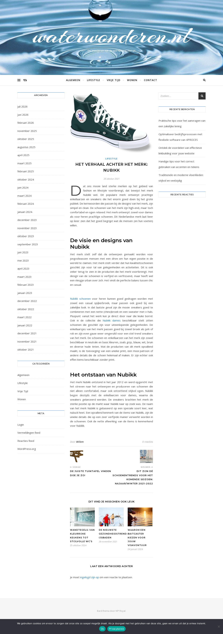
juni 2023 (22, 252)
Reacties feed (25, 441)
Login (20, 424)
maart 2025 (24, 163)
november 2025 (27, 131)
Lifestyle (93, 80)
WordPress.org (26, 449)
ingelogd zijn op (89, 577)
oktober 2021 (25, 349)
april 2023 (23, 268)
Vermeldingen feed (28, 432)
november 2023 (27, 228)
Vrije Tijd (113, 80)
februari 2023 (25, 284)
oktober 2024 (25, 179)
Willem (80, 441)
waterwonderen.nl (111, 35)
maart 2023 (24, 276)
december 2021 (27, 333)
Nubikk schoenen (81, 298)
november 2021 (27, 341)
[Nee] (218, 626)
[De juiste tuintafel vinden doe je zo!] (76, 456)
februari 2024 (25, 203)
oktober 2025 (25, 139)
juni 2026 (22, 114)
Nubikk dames (112, 320)
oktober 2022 (25, 309)
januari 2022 (24, 325)
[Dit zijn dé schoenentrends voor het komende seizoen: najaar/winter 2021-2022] (146, 456)
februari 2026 (25, 122)
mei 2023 (23, 260)
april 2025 (23, 155)
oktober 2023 (25, 236)
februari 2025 (25, 171)
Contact (150, 80)
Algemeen (73, 80)
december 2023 (27, 220)
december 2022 (27, 301)
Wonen (132, 80)
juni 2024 (22, 187)
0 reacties (147, 441)
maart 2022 (24, 317)
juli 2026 (22, 106)
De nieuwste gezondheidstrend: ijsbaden (113, 534)
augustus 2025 (26, 147)
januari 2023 (24, 293)
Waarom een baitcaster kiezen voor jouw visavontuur (137, 538)
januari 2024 (24, 212)
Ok (102, 628)
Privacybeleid (116, 628)
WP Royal (120, 610)
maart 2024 (24, 195)
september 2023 (27, 244)
